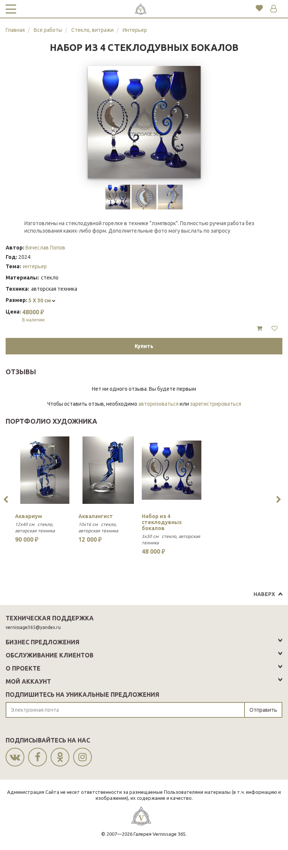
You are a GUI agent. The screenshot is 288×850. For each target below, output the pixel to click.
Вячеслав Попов (45, 248)
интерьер (35, 266)
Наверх (264, 594)
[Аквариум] (45, 470)
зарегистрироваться (215, 404)
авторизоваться (158, 404)
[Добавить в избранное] (274, 328)
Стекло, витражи (92, 30)
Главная (15, 30)
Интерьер (135, 30)
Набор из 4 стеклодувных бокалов (162, 522)
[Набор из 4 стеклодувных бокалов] (171, 470)
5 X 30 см (40, 300)
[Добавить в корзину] (259, 328)
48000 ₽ (33, 315)
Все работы (48, 30)
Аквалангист (95, 516)
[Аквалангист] (108, 470)
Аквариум (28, 516)
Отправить (263, 710)
